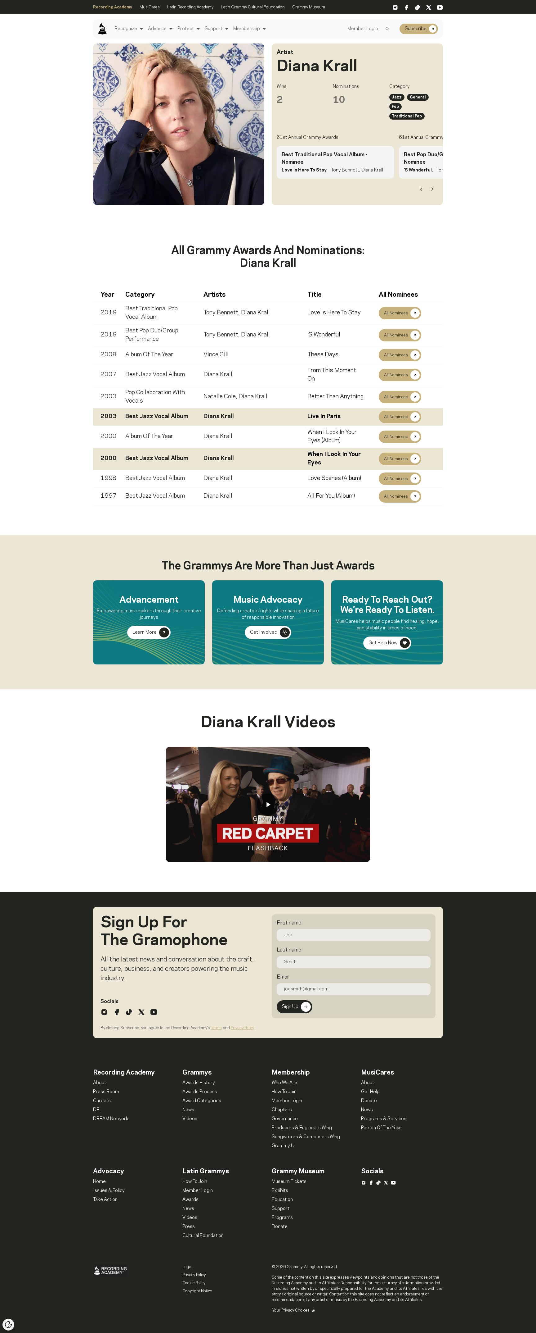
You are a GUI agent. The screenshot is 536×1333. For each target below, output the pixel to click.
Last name (289, 949)
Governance (285, 1119)
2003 (108, 396)
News (188, 1110)
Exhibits (280, 1191)
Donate (369, 1101)
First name (289, 922)
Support (213, 29)
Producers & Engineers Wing (302, 1128)
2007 (108, 374)
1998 (108, 478)
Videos (189, 1119)
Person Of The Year (381, 1128)
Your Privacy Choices (291, 1310)
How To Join (284, 1092)
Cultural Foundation (203, 1236)
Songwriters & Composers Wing (306, 1137)
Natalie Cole (219, 396)
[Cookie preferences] (8, 1325)
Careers (102, 1101)
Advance (157, 29)
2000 (108, 436)
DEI (97, 1110)
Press (188, 1227)
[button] (140, 29)
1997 (108, 496)
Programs (282, 1218)
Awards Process (199, 1092)
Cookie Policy (193, 1283)
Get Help (370, 1092)
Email (283, 977)
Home (99, 1182)
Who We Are (284, 1083)
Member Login (362, 29)
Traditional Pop (407, 116)
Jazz (397, 97)
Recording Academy (112, 7)
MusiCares (150, 7)
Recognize (125, 29)
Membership (246, 29)
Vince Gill (216, 355)
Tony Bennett (220, 313)
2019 (108, 313)
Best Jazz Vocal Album (155, 374)
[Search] (387, 29)
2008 (108, 355)
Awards (190, 1200)
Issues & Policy (109, 1191)
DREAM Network (110, 1119)
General (418, 97)
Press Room (106, 1092)
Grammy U (283, 1146)
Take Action (105, 1200)
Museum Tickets (289, 1182)
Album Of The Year (149, 355)
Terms (216, 1028)
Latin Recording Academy (190, 7)
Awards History (198, 1083)
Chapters (282, 1110)
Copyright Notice (197, 1291)
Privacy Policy (242, 1028)
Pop (395, 106)
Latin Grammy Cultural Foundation (253, 7)
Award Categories (201, 1101)
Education (282, 1200)
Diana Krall (255, 313)
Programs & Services (383, 1119)
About (99, 1083)
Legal (187, 1267)
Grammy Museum (308, 7)
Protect (185, 29)
